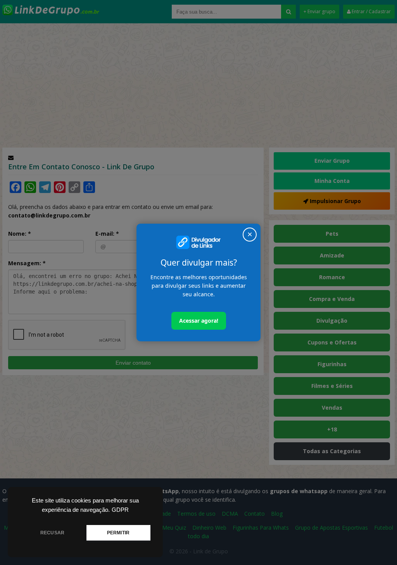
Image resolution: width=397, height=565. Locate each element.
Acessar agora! (198, 320)
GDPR (120, 510)
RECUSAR (52, 532)
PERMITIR (118, 532)
